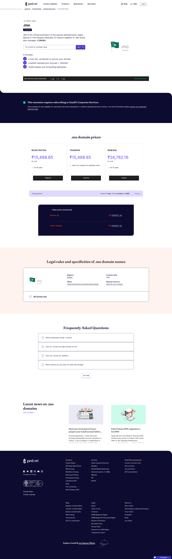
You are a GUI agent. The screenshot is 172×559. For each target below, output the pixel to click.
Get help (86, 375)
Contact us (116, 215)
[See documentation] (57, 215)
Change (137, 193)
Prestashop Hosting (72, 478)
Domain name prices (49, 9)
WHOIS (93, 481)
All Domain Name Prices (73, 466)
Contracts (94, 512)
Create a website (50, 4)
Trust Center (129, 512)
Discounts (92, 4)
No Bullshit (128, 515)
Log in (143, 4)
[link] (24, 471)
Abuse (93, 506)
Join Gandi (128, 521)
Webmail (94, 475)
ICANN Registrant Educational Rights (103, 518)
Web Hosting (70, 469)
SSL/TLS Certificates (73, 521)
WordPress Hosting (72, 472)
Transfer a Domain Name (74, 509)
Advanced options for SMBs (100, 472)
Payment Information (98, 521)
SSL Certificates (71, 487)
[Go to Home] (31, 4)
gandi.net (27, 9)
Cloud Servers (70, 518)
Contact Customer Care (133, 463)
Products (65, 4)
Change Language (29, 494)
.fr (58, 78)
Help (135, 4)
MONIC (70, 277)
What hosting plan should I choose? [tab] (59, 338)
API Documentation (131, 472)
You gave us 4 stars (29, 474)
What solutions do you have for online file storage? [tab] (65, 365)
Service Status (130, 466)
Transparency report (98, 532)
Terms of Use (95, 509)
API (92, 478)
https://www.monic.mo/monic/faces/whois (83, 284)
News (126, 518)
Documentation (130, 469)
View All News (28, 412)
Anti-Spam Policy (97, 523)
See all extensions (140, 78)
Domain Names (36, 9)
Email (67, 484)
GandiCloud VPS (71, 481)
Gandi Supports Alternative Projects (137, 509)
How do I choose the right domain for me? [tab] (61, 347)
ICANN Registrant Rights (99, 515)
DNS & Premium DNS (72, 490)
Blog (125, 4)
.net (63, 78)
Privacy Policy (96, 526)
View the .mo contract (114, 284)
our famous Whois (87, 543)
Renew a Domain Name (73, 512)
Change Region (28, 491)
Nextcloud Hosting (72, 475)
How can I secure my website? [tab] (57, 356)
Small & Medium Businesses (100, 469)
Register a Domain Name (74, 506)
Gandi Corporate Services (100, 463)
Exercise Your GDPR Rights (100, 529)
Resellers (94, 466)
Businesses (78, 4)
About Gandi (129, 506)
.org (53, 78)
